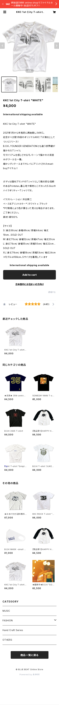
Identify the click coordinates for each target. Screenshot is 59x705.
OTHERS (7, 639)
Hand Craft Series (13, 630)
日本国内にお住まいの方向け (29, 284)
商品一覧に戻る (29, 655)
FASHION (8, 620)
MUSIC (6, 610)
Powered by (26, 674)
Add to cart (29, 274)
